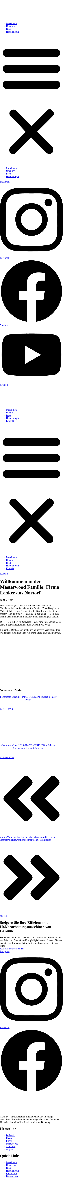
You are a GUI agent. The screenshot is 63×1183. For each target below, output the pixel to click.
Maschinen (11, 23)
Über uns (10, 26)
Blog (8, 29)
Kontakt (10, 421)
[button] (31, 100)
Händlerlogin (12, 31)
